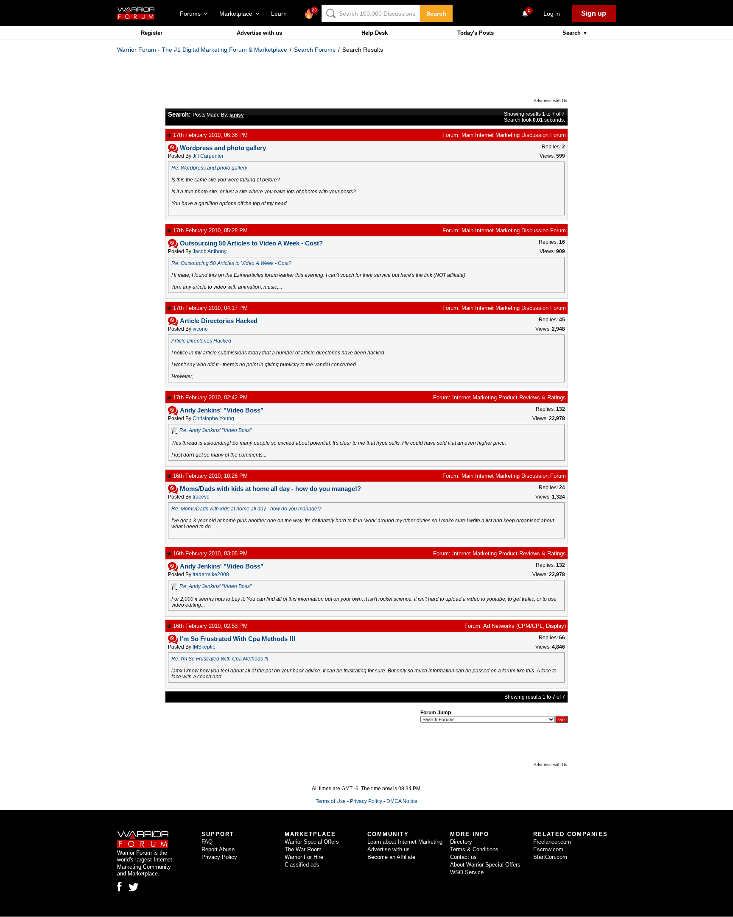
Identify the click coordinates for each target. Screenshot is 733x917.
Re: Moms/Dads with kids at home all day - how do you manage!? (246, 509)
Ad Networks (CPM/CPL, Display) (524, 626)
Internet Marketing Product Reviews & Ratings (509, 397)
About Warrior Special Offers (485, 864)
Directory (461, 842)
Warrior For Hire (304, 857)
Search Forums (315, 49)
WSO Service (467, 872)
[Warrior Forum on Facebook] (119, 886)
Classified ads (302, 864)
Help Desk (374, 33)
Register (151, 33)
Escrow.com (548, 849)
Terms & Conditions (474, 849)
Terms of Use (331, 801)
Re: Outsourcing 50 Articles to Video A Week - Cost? (231, 263)
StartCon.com (550, 857)
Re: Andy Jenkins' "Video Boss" (215, 430)
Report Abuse (218, 849)
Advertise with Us (550, 100)
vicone (200, 329)
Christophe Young (213, 418)
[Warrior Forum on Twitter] (134, 887)
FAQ (207, 842)
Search (436, 13)
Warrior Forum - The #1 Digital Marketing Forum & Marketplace (202, 49)
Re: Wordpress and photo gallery (209, 168)
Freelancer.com (552, 842)
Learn (281, 13)
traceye (201, 497)
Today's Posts (475, 33)
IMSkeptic (204, 647)
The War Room (303, 849)
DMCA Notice (401, 801)
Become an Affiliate (391, 857)
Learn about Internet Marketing (404, 842)
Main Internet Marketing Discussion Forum (514, 135)
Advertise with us (259, 33)
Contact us (463, 857)
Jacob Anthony (210, 251)
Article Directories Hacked (201, 341)
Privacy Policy (366, 801)
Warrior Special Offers (312, 842)
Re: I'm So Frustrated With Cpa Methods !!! (219, 659)
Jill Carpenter (208, 156)
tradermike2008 (211, 574)
